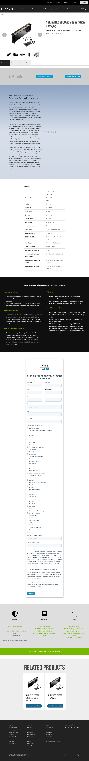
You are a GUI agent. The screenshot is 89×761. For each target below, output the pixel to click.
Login (75, 2)
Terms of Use (49, 734)
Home (2, 14)
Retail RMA (11, 741)
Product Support (13, 727)
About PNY (30, 730)
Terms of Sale (49, 736)
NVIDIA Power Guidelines (44, 631)
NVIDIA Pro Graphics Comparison (44, 629)
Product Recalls (12, 736)
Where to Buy (71, 9)
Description (5, 63)
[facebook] (65, 727)
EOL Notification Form (73, 77)
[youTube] (72, 727)
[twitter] (68, 727)
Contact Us (11, 734)
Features (14, 63)
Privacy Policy (49, 730)
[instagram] (78, 727)
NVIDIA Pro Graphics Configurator (74, 629)
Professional (35, 9)
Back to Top (76, 755)
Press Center (30, 732)
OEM (44, 9)
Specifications (25, 63)
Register (84, 2)
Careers (29, 741)
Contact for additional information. (44, 651)
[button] (40, 35)
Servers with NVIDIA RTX (74, 631)
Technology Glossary (14, 732)
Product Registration (14, 730)
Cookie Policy (49, 732)
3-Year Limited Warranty (15, 626)
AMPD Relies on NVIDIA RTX (74, 638)
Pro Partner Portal (13, 743)
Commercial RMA (13, 739)
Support (63, 9)
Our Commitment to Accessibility (53, 741)
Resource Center (74, 626)
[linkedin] (75, 727)
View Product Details (33, 706)
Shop (57, 9)
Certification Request (43, 77)
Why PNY (29, 727)
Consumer (25, 9)
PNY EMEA (49, 2)
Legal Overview (49, 727)
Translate (66, 2)
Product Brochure (44, 626)
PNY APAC (58, 2)
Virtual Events (30, 736)
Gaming (50, 9)
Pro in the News (31, 734)
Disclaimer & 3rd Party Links (52, 739)
